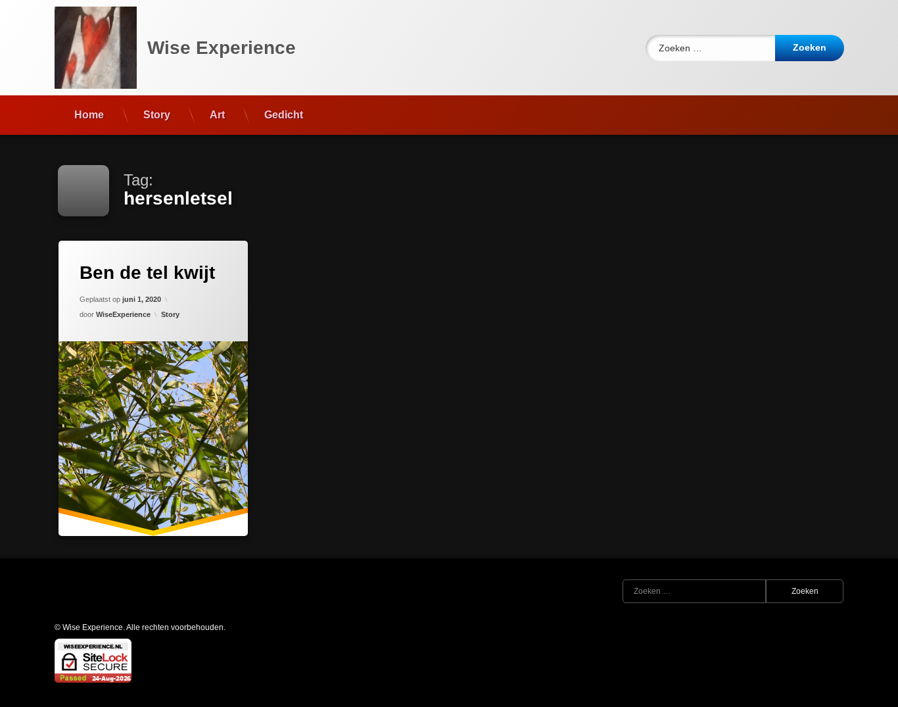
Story (156, 114)
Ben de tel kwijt (147, 272)
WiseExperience (123, 314)
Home (89, 114)
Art (217, 114)
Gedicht (283, 114)
